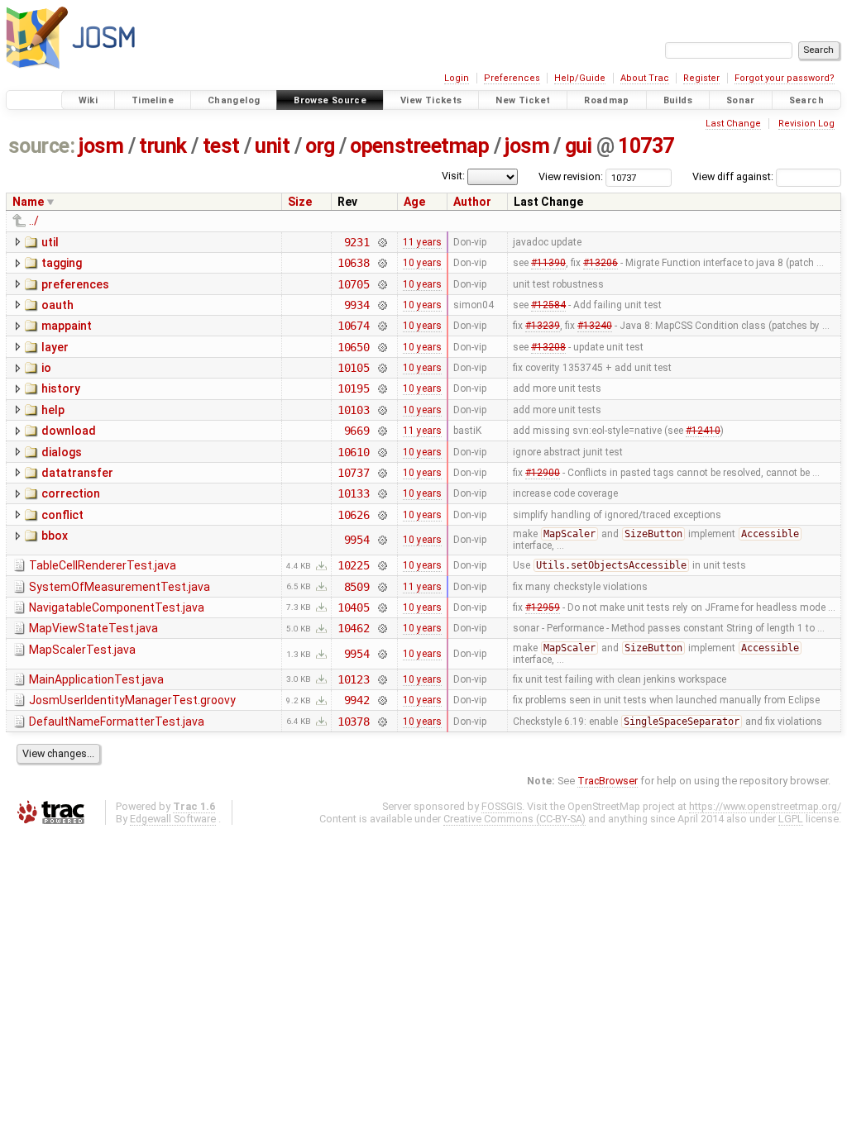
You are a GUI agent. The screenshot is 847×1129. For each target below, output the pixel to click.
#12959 (542, 607)
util (50, 242)
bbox (54, 535)
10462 (353, 628)
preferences (75, 284)
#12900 (542, 473)
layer (55, 347)
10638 (353, 262)
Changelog (234, 100)
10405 (353, 607)
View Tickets (431, 100)
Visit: (453, 175)
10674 (353, 325)
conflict (62, 515)
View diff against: (734, 176)
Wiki (88, 100)
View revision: (570, 176)
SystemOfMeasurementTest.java (119, 586)
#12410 (703, 430)
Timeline (153, 100)
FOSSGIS (501, 806)
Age (414, 201)
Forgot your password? (785, 78)
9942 (357, 700)
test (221, 146)
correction (70, 493)
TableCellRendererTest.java (102, 565)
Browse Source (330, 100)
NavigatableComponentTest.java (116, 607)
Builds (677, 100)
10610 (353, 452)
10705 (353, 284)
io (46, 367)
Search (806, 100)
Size (300, 201)
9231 (357, 242)
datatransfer (77, 472)
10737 (646, 146)
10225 (353, 565)
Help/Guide (579, 78)
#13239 (542, 325)
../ (34, 220)
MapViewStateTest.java (93, 628)
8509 (357, 586)
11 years (422, 242)
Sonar (740, 100)
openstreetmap (419, 146)
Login (456, 78)
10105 (353, 367)
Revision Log (806, 123)
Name (28, 201)
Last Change (733, 123)
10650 (353, 347)
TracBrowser (607, 780)
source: (41, 146)
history (60, 388)
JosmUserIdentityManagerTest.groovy (132, 700)
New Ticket (522, 100)
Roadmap (606, 100)
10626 (353, 515)
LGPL (790, 818)
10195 (353, 388)
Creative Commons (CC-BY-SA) (514, 818)
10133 (353, 493)
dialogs (61, 452)
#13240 (594, 325)
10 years (422, 263)
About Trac (644, 78)
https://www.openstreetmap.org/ (765, 806)
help (53, 410)
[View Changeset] (381, 242)
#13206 (600, 263)
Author (472, 201)
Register (701, 78)
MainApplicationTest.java (96, 679)
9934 (357, 305)
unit (272, 146)
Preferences (512, 78)
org (320, 146)
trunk (163, 146)
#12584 (548, 305)
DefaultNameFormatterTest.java (116, 721)
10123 (353, 679)
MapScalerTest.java (82, 649)
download (68, 430)
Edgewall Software (173, 818)
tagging (61, 262)
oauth (57, 305)
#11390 (548, 263)
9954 (357, 539)
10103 (353, 410)
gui (578, 146)
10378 (353, 721)
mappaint (66, 325)
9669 (357, 430)
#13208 (548, 347)
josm (101, 146)
